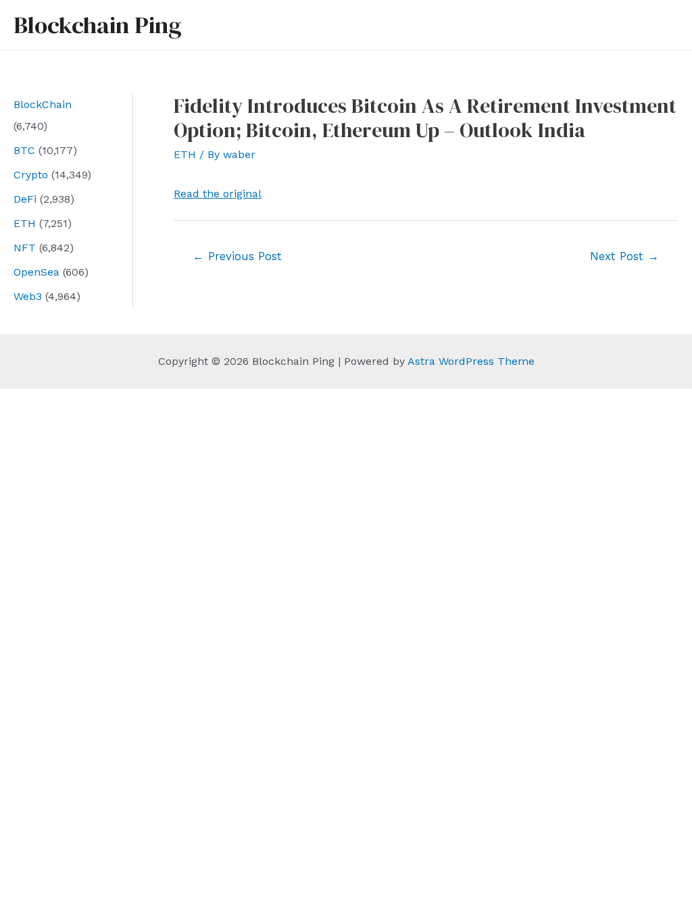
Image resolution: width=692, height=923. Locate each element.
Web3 (28, 296)
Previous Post (237, 256)
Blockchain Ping (97, 25)
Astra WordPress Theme (471, 361)
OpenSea (36, 272)
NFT (25, 247)
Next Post (624, 256)
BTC (24, 150)
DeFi (25, 199)
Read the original (218, 193)
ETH (25, 223)
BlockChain (43, 104)
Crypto (31, 174)
